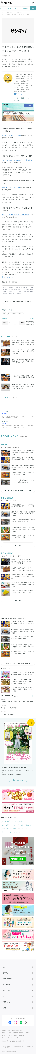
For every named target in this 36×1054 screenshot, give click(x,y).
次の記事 (31, 318)
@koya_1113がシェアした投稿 (11, 135)
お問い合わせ (5, 1030)
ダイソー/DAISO (17, 821)
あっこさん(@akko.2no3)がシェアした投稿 (15, 214)
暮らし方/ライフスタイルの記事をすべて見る (18, 490)
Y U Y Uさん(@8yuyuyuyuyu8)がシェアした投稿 (17, 160)
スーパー (17, 8)
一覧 (31, 695)
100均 (9, 8)
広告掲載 (14, 1030)
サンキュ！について (7, 1035)
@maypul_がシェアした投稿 (11, 187)
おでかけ (16, 832)
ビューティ (6, 984)
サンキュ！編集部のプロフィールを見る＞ (23, 99)
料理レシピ (26, 8)
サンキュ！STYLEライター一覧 (10, 1038)
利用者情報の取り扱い (18, 1032)
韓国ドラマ (29, 825)
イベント (22, 828)
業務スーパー (6, 828)
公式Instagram (20, 94)
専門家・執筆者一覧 (19, 1035)
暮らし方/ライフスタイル (18, 12)
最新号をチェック (18, 780)
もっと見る (18, 545)
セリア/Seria (5, 821)
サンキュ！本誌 (6, 832)
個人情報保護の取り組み (16, 1041)
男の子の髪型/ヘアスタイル (10, 825)
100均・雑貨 (7, 990)
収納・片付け (7, 979)
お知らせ (28, 1032)
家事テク (6, 973)
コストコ (15, 828)
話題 (33, 8)
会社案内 (4, 1041)
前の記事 (5, 318)
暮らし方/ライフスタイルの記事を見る (18, 663)
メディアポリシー (6, 1032)
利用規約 (20, 1030)
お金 (4, 967)
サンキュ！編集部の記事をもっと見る (18, 301)
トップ (3, 12)
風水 (22, 825)
